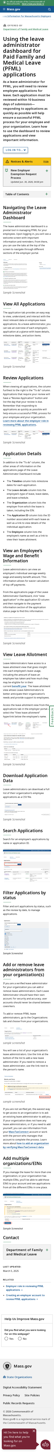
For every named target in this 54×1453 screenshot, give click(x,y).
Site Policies (32, 1395)
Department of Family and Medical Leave (25, 29)
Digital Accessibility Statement (22, 1387)
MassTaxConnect (19, 1131)
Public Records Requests (18, 1403)
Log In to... (14, 150)
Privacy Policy (11, 1395)
